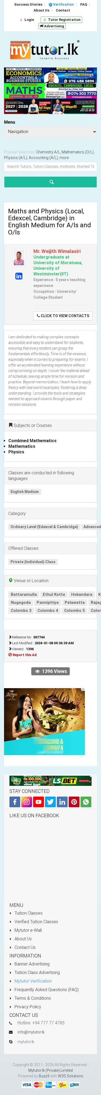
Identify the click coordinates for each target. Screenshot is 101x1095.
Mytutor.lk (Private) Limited (50, 1070)
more (64, 158)
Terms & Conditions (32, 998)
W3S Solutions (70, 1076)
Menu (9, 122)
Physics (16, 451)
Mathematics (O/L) (78, 152)
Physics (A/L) (15, 158)
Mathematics (21, 446)
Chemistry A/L (48, 152)
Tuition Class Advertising (36, 972)
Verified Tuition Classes (35, 921)
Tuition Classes (28, 913)
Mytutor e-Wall (27, 930)
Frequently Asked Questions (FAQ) (46, 989)
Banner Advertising (31, 964)
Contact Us (24, 947)
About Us (22, 938)
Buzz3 (44, 1076)
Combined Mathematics (32, 440)
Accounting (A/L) (43, 158)
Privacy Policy (27, 1006)
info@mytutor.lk (31, 1032)
